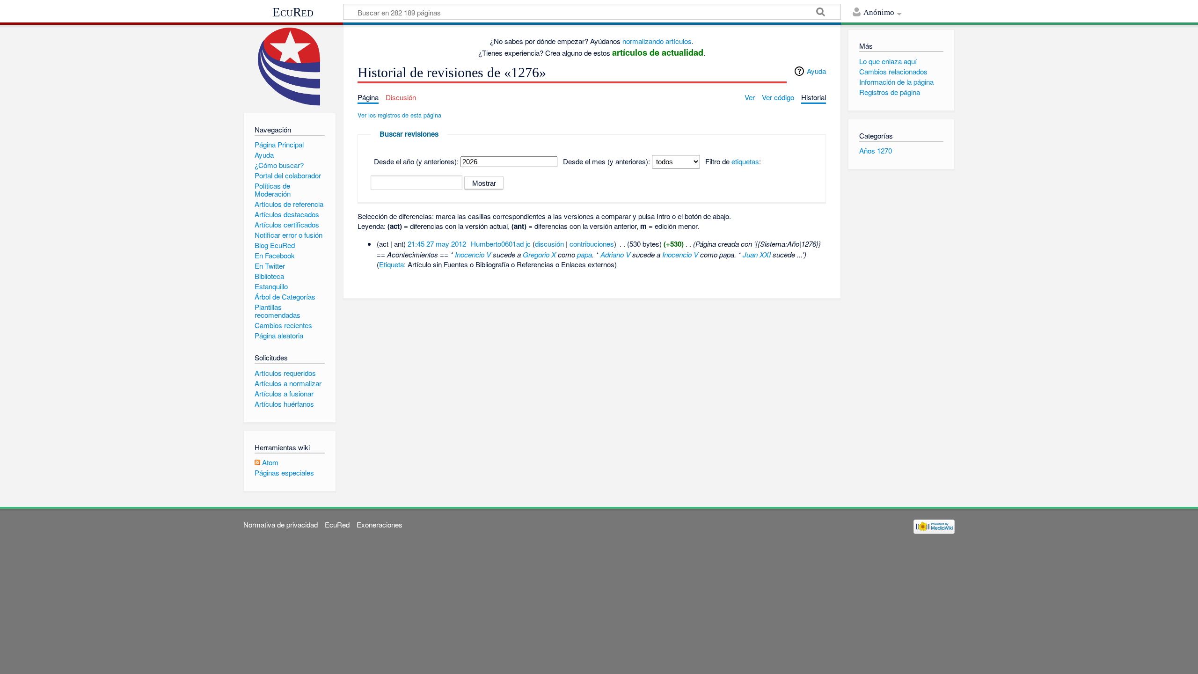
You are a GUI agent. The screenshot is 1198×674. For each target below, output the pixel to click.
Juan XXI (757, 254)
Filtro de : (733, 161)
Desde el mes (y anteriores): (606, 161)
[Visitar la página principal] (289, 67)
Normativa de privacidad (280, 524)
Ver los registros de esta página (399, 114)
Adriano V (615, 254)
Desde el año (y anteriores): (416, 161)
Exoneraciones (379, 524)
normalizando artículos (657, 41)
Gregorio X (539, 254)
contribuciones (592, 244)
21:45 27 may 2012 (437, 244)
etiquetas (745, 161)
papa (584, 254)
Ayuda (816, 71)
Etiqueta (391, 264)
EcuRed (293, 12)
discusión (549, 244)
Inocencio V (473, 254)
